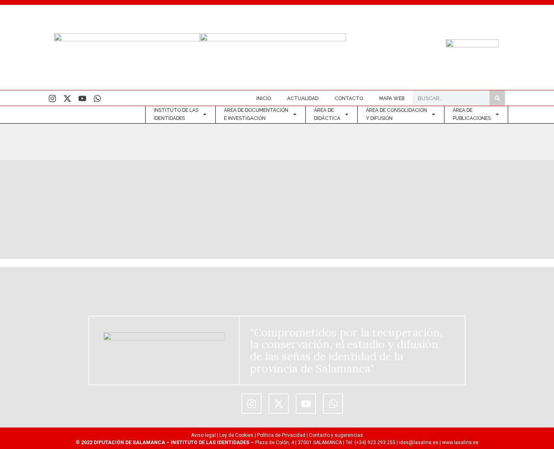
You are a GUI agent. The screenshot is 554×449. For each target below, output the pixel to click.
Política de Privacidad (281, 435)
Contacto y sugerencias (336, 435)
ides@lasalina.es (418, 442)
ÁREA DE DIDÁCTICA (327, 114)
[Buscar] (497, 98)
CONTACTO (349, 98)
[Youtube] (82, 98)
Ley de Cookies (236, 435)
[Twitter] (67, 98)
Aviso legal (203, 435)
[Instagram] (52, 98)
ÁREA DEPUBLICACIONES (472, 114)
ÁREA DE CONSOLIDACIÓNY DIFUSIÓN (396, 114)
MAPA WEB (391, 98)
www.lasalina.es (460, 442)
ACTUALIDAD (302, 98)
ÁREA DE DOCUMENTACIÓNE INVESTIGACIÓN (256, 114)
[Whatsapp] (97, 98)
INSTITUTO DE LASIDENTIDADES (176, 114)
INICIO (263, 98)
